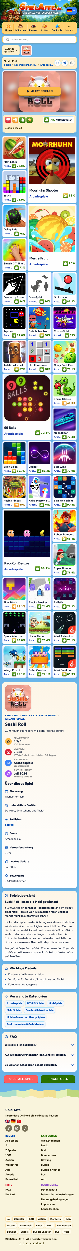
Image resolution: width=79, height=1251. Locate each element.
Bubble (45, 1164)
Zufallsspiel (23, 1079)
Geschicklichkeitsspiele (25, 65)
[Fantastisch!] (22, 120)
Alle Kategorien (50, 1140)
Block (44, 1145)
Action (9, 1160)
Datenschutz (49, 1189)
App (7, 1169)
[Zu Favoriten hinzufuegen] (57, 63)
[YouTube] (25, 1128)
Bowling (46, 1160)
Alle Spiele (11, 1140)
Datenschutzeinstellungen (57, 1194)
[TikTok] (8, 1128)
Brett (44, 1150)
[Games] (7, 1121)
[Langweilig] (8, 120)
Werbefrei (11, 1164)
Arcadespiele (46, 65)
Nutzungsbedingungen (55, 1199)
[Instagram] (17, 1128)
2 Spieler (10, 1150)
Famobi (9, 824)
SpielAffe (11, 715)
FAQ (8, 1189)
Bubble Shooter (50, 1169)
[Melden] (71, 63)
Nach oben (59, 1079)
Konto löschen (50, 1209)
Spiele (7, 65)
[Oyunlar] (19, 1121)
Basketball (11, 1179)
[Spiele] (71, 11)
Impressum (48, 1204)
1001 (8, 1155)
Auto (44, 1179)
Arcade (9, 1174)
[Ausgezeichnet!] (29, 120)
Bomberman (48, 1155)
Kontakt (10, 1194)
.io (6, 1145)
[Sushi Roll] (26, 50)
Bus (43, 1174)
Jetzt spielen (42, 91)
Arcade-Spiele (15, 719)
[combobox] (42, 39)
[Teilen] (64, 63)
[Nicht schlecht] (15, 120)
